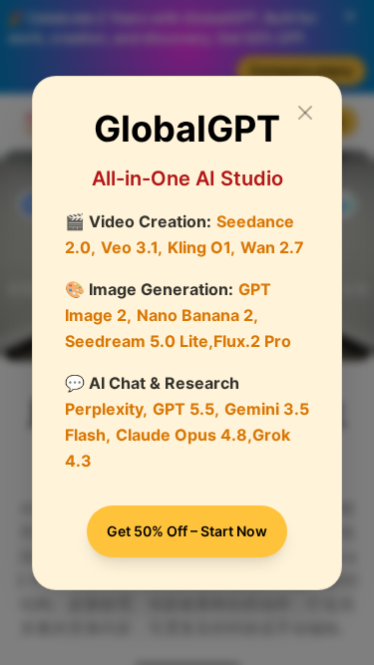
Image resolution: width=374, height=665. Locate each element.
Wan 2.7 (272, 247)
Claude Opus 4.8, (184, 435)
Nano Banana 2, (197, 315)
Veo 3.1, (132, 247)
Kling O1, (201, 247)
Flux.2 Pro (252, 341)
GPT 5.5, (186, 409)
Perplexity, (106, 409)
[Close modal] (305, 113)
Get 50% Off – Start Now (187, 530)
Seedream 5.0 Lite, (139, 341)
